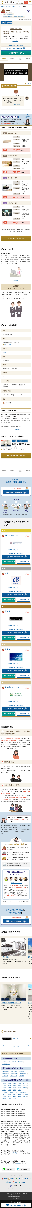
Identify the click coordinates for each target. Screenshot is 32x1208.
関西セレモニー (11, 535)
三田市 (14, 1090)
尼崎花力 (8, 611)
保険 (16, 1182)
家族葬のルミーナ (12, 687)
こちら (18, 1163)
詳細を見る (23, 561)
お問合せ (12, 1194)
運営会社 (7, 1193)
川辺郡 (4, 1096)
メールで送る (24, 1169)
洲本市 (25, 1083)
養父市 (11, 1092)
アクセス (28, 58)
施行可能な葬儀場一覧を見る (16, 455)
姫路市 (4, 1083)
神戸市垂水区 (23, 1073)
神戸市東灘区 (5, 1071)
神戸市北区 (5, 1076)
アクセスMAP (7, 344)
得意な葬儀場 (20, 59)
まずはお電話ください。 (15, 738)
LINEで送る (9, 1169)
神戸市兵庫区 (22, 1071)
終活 (5, 1178)
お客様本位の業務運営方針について (16, 1196)
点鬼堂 (7, 649)
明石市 (14, 1083)
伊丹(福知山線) (6, 1064)
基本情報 (4, 58)
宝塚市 (14, 1087)
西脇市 (9, 1087)
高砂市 (25, 1087)
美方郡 (14, 1098)
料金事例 (12, 58)
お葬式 (12, 1178)
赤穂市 (4, 1087)
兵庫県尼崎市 (10, 14)
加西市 (19, 1090)
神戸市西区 (21, 1076)
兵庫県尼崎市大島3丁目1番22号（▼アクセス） (13, 16)
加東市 (19, 1094)
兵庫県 (4, 14)
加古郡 (14, 1096)
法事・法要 (27, 1178)
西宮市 (19, 1083)
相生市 (14, 1085)
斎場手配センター (17, 1185)
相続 (10, 1182)
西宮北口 (14, 1061)
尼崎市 (9, 1083)
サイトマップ (19, 1194)
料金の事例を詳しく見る (16, 238)
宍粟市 (14, 1094)
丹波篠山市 (5, 1092)
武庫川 (4, 1061)
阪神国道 (20, 1061)
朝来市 (4, 1094)
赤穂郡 (4, 1098)
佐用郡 (9, 1098)
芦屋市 (4, 1085)
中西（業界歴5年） (18, 104)
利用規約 (25, 1193)
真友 (6, 573)
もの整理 (23, 1182)
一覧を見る (16, 1046)
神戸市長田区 (5, 1073)
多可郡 (9, 1096)
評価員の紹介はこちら (16, 883)
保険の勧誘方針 (16, 1198)
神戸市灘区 (14, 1071)
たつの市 (25, 1094)
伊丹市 (9, 1085)
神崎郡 (19, 1096)
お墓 (19, 1178)
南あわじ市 (23, 1092)
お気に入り (26, 536)
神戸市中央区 (13, 1076)
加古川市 (25, 1085)
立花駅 (4, 352)
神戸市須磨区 (14, 1073)
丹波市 (17, 1092)
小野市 (9, 1090)
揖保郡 (25, 1096)
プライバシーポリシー (16, 1193)
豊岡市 (19, 1085)
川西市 (4, 1090)
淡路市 (9, 1094)
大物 (9, 1061)
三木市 (19, 1087)
